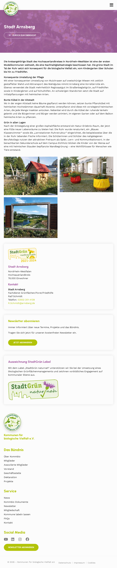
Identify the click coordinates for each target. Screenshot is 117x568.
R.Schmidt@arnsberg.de (21, 303)
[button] (111, 5)
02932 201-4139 (26, 299)
